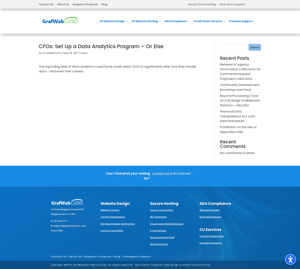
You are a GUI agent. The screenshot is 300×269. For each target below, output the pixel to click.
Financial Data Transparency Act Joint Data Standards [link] (237, 116)
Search (254, 47)
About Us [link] (63, 4)
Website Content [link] (110, 210)
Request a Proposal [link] (85, 4)
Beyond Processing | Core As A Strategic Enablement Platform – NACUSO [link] (240, 100)
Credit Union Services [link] (208, 21)
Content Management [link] (113, 216)
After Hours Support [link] (232, 4)
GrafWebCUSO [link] (52, 53)
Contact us (160, 173)
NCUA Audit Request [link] (210, 216)
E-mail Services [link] (158, 230)
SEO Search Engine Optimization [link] (118, 223)
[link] (60, 25)
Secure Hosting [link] (164, 203)
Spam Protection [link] (159, 244)
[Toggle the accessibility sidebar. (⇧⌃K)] (290, 259)
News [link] (84, 53)
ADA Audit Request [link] (209, 210)
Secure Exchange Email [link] (162, 237)
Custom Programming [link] (211, 236)
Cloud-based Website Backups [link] (167, 223)
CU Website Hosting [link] (145, 21)
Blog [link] (104, 4)
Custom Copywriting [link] (112, 230)
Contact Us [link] (46, 4)
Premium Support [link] (241, 21)
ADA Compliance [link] (176, 21)
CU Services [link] (210, 229)
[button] (73, 4)
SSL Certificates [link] (158, 216)
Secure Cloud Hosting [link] (202, 4)
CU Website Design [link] (112, 21)
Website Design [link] (115, 203)
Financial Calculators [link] (210, 243)
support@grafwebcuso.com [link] (69, 225)
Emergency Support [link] (137, 256)
